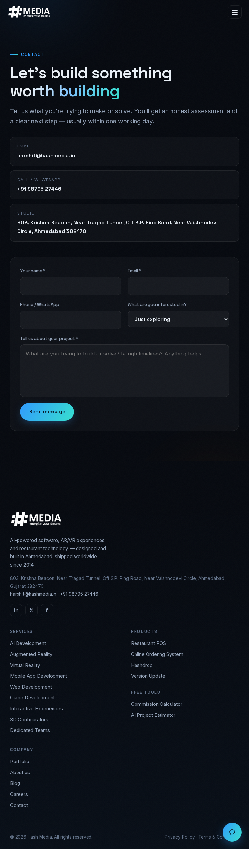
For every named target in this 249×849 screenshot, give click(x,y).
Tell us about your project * (49, 338)
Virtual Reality (25, 665)
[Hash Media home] (28, 12)
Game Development (32, 697)
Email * (134, 270)
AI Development (28, 643)
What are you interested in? (157, 304)
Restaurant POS (148, 643)
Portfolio (19, 761)
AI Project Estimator (153, 715)
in (16, 610)
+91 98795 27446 (79, 594)
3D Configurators (29, 719)
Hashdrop (142, 665)
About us (20, 772)
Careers (19, 794)
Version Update (148, 676)
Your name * (32, 270)
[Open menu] (235, 12)
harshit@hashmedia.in (33, 594)
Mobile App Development (38, 676)
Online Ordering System (157, 654)
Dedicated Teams (30, 730)
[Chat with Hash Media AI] (232, 832)
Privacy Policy (180, 837)
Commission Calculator (156, 704)
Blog (15, 783)
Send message (47, 411)
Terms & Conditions (218, 837)
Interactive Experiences (36, 708)
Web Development (31, 687)
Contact (19, 805)
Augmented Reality (31, 654)
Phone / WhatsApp (39, 304)
